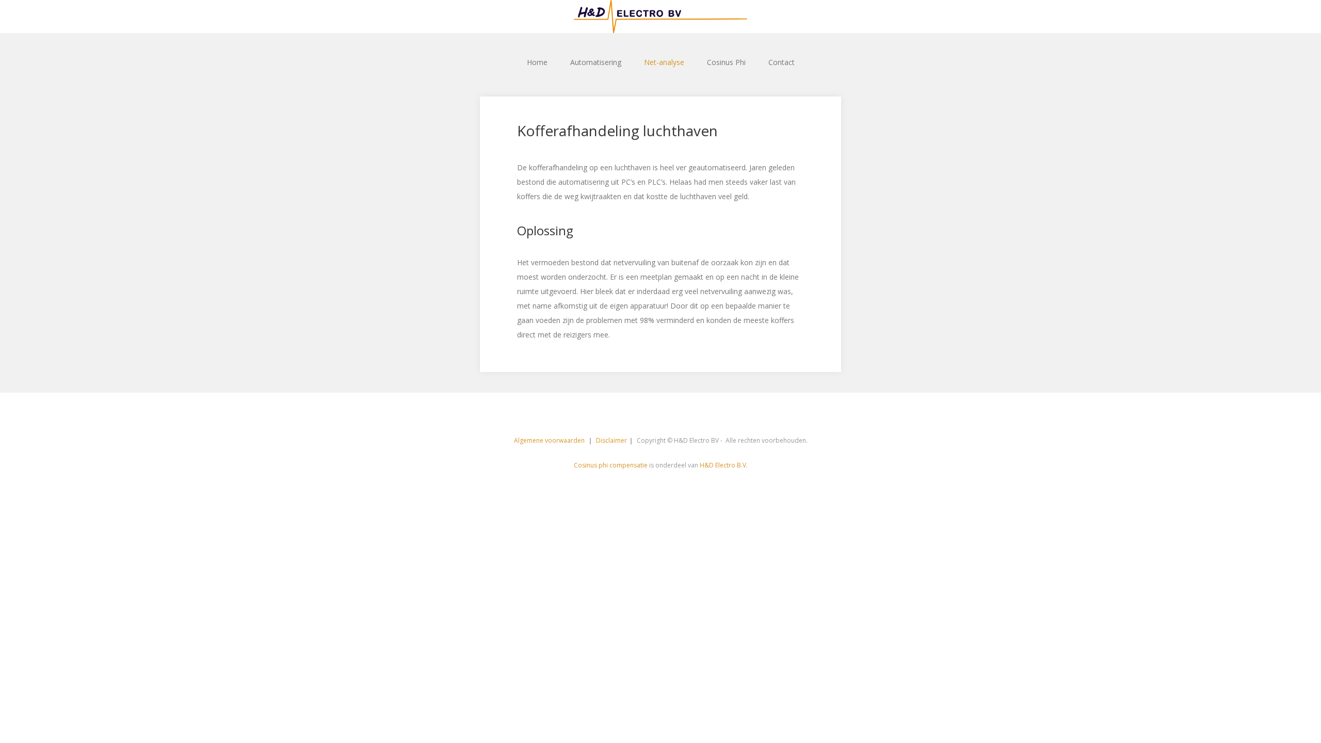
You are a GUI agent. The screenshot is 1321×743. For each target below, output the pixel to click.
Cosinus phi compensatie (611, 465)
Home (537, 62)
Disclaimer (611, 440)
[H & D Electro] (660, 16)
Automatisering (595, 62)
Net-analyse (664, 62)
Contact (781, 62)
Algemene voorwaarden (550, 440)
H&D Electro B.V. (724, 465)
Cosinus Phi (726, 62)
